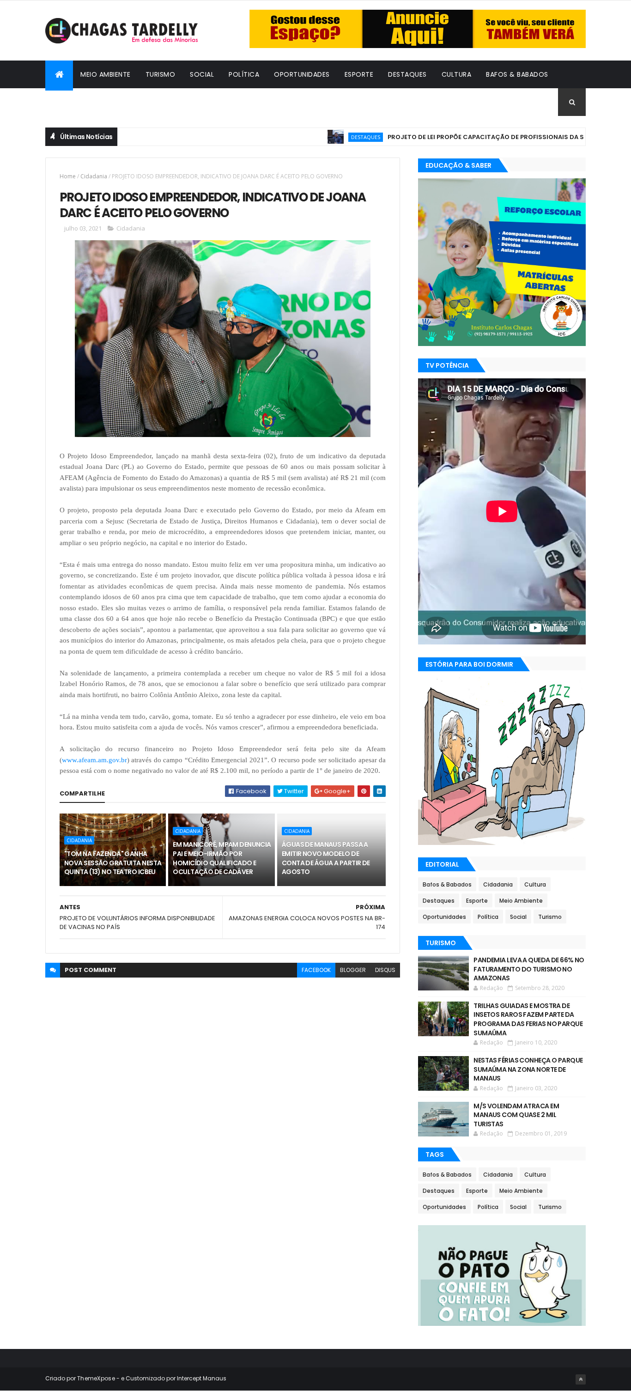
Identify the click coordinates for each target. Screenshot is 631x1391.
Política (244, 74)
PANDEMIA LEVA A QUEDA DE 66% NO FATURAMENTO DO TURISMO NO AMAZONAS (528, 969)
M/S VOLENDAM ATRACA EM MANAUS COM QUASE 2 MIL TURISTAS (516, 1115)
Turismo (161, 74)
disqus (385, 970)
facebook (316, 970)
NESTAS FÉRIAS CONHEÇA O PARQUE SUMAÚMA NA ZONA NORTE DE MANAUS (527, 1069)
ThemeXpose (96, 1378)
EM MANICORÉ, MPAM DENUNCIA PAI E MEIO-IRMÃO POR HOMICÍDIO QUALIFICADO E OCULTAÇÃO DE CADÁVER (222, 858)
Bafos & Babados (517, 74)
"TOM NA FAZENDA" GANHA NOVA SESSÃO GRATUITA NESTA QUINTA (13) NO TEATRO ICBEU (112, 862)
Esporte (359, 74)
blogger (353, 970)
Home (68, 176)
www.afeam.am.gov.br (94, 760)
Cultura (457, 74)
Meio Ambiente (105, 74)
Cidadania (71, 102)
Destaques (407, 74)
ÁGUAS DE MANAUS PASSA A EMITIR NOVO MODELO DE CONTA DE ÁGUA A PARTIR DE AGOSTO (326, 858)
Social (202, 74)
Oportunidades (302, 74)
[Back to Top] (581, 1379)
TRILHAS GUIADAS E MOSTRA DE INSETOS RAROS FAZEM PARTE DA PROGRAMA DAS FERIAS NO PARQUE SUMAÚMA (527, 1019)
